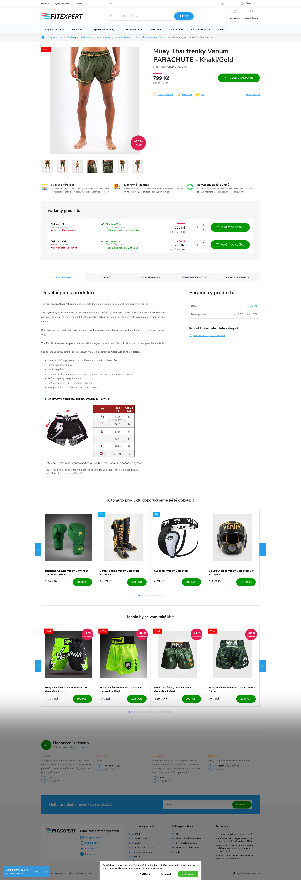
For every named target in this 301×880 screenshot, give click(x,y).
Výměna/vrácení (62, 3)
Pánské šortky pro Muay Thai (209, 335)
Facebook (90, 848)
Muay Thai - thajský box (187, 847)
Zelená (253, 306)
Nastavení (145, 874)
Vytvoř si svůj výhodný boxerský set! (234, 833)
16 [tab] (171, 712)
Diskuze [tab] (107, 277)
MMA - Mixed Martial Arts (188, 838)
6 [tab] (153, 595)
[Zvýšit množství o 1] (203, 225)
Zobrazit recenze (76, 747)
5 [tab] (150, 595)
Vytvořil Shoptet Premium (248, 873)
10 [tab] (155, 712)
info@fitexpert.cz (93, 837)
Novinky (136, 856)
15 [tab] (169, 712)
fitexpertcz (90, 854)
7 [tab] (156, 595)
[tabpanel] (68, 549)
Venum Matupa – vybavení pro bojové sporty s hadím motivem (234, 857)
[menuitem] (55, 29)
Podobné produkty (236, 277)
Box (177, 834)
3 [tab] (145, 595)
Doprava (45, 3)
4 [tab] (147, 595)
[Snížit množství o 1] (203, 229)
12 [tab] (160, 712)
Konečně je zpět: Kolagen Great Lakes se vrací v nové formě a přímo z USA (234, 840)
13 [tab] (163, 712)
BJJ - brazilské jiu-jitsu (186, 843)
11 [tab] (157, 712)
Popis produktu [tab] (63, 277)
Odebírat (242, 804)
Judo (177, 852)
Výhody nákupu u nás (142, 847)
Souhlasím (190, 873)
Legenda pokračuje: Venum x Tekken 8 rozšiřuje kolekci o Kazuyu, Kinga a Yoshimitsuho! (234, 848)
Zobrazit (82, 582)
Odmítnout (166, 873)
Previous (38, 549)
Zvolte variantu (241, 78)
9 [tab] (162, 595)
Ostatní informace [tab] (150, 277)
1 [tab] (139, 595)
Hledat (184, 16)
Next (262, 549)
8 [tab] (159, 595)
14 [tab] (166, 712)
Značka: (253, 94)
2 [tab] (142, 595)
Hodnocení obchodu (142, 852)
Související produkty (192, 277)
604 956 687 (91, 843)
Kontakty (79, 3)
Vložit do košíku (232, 227)
